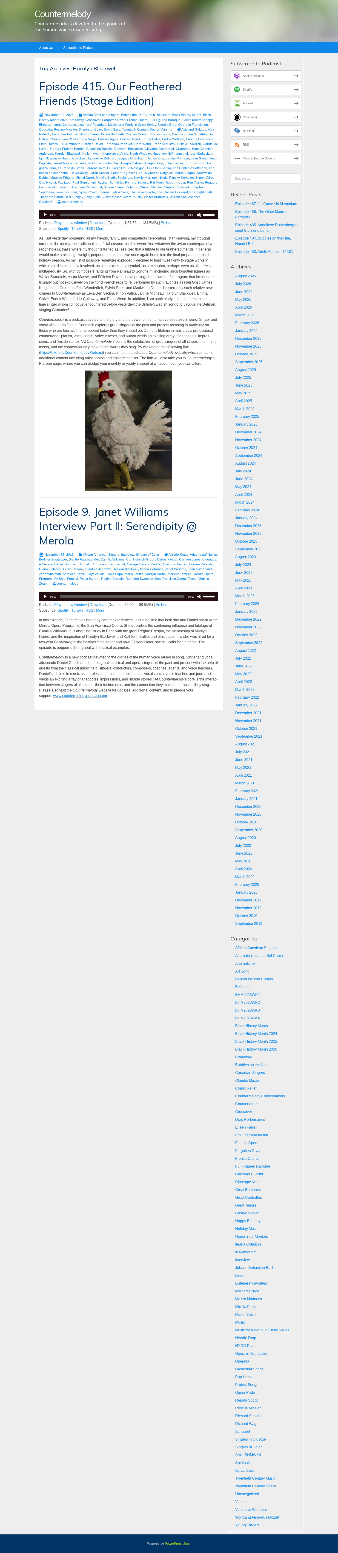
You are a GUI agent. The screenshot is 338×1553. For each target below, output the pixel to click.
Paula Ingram (89, 578)
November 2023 (248, 533)
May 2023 (243, 580)
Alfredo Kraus (178, 554)
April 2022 (243, 682)
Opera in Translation (193, 124)
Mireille (101, 177)
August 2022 (245, 650)
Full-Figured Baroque (164, 120)
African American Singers (101, 115)
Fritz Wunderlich (189, 144)
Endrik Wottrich (173, 139)
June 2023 (243, 572)
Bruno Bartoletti (112, 134)
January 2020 (246, 892)
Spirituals (243, 1463)
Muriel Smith (245, 1314)
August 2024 (245, 463)
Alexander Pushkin (65, 134)
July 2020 (243, 846)
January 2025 (246, 424)
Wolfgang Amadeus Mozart (257, 1517)
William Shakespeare (185, 197)
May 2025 (243, 393)
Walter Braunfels (156, 197)
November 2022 (248, 627)
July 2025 (243, 377)
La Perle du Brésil (71, 168)
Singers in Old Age (250, 1439)
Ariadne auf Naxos (203, 554)
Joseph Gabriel (131, 163)
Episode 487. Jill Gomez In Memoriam (266, 204)
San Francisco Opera (170, 578)
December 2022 (248, 619)
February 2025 (247, 416)
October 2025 (246, 354)
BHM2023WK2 (247, 1002)
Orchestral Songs (249, 1369)
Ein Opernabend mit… (253, 1135)
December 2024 (248, 432)
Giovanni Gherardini (159, 149)
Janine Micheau (177, 158)
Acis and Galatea (193, 129)
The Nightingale (201, 192)
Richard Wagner (248, 1424)
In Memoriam (245, 1252)
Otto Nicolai (47, 182)
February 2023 (247, 604)
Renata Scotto (246, 1400)
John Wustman (50, 574)
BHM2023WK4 (247, 1018)
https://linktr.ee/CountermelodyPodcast (71, 352)
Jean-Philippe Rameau (69, 163)
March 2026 (245, 315)
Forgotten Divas (113, 120)
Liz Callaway (79, 173)
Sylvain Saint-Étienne (94, 192)
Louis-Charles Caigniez (156, 173)
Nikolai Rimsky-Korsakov (176, 177)
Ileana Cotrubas (64, 124)
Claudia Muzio (247, 1080)
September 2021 (248, 736)
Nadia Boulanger (120, 177)
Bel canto (163, 115)
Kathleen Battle (74, 574)
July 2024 (243, 471)
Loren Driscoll (99, 173)
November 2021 (248, 721)
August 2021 (245, 744)
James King (155, 158)
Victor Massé (112, 197)
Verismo (166, 129)
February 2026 (247, 323)
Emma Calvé (151, 139)
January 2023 (246, 611)
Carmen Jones (190, 559)
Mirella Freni (245, 1307)
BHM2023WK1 (247, 995)
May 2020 (243, 861)
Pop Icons (243, 1377)
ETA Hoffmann (70, 144)
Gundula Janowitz (98, 569)
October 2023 (246, 541)
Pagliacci (64, 182)
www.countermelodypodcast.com (80, 696)
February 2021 (247, 791)
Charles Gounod (137, 134)
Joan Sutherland (200, 569)
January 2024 (246, 518)
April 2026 (243, 307)
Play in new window (70, 223)
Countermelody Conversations (260, 1096)
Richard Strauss (136, 182)
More (100, 229)
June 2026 (243, 292)
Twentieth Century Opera (140, 129)
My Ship (59, 578)
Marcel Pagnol (185, 173)
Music (240, 1322)
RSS (89, 229)
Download (98, 223)
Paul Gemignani (84, 182)
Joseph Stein (153, 163)
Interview (127, 554)
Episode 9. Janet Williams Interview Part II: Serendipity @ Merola (118, 526)
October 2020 (246, 822)
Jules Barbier (174, 163)
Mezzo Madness (248, 1299)
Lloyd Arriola (96, 574)
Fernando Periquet (118, 144)
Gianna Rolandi (200, 564)
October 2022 (246, 635)
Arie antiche (245, 963)
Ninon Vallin (204, 177)
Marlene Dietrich (180, 574)
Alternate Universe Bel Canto (259, 956)
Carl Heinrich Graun (140, 559)
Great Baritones (248, 1190)
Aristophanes (89, 134)
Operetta (45, 129)
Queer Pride (245, 1392)
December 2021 (248, 713)
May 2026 (243, 299)
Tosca (192, 578)
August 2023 (245, 557)
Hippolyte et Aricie (115, 153)
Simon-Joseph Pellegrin (121, 187)
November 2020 (248, 814)
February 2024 (247, 510)
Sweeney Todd (66, 192)
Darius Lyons (160, 134)
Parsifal (72, 578)
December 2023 (248, 526)
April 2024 (243, 494)
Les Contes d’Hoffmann (190, 168)
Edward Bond (130, 139)
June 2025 (243, 385)
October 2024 (246, 448)
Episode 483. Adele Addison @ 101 (264, 252)
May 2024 (243, 487)
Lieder (240, 1275)
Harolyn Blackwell (67, 153)
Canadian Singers (250, 1073)
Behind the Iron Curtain (138, 115)
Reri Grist (116, 182)
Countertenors (246, 1104)
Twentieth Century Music (255, 1478)
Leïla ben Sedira (159, 168)
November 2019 (248, 908)
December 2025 (248, 338)
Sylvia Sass (112, 129)
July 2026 (243, 284)
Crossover (93, 120)
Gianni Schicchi (50, 569)
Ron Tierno (195, 182)
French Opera (137, 120)
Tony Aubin (93, 197)
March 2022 (245, 689)
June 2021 (243, 760)
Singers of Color (90, 129)
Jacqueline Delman (101, 158)
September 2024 (248, 455)
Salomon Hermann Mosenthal (80, 187)
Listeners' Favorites (92, 124)
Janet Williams (175, 569)
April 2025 (243, 401)
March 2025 (245, 409)
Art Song (242, 971)
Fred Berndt (116, 564)
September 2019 (248, 924)
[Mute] (199, 214)
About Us (46, 48)
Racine (102, 182)
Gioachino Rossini (99, 149)
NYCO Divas (245, 1346)
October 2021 (246, 728)
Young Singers (247, 1525)
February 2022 (247, 697)
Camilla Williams (112, 559)
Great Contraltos (248, 1197)
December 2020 (248, 807)
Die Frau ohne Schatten (189, 134)
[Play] (45, 214)
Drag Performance (250, 1119)
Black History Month (186, 115)
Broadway (76, 120)
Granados (183, 149)
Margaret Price (247, 1291)
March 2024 (245, 502)
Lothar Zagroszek (124, 173)
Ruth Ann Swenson (139, 578)
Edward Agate (108, 139)
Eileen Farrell (246, 1127)
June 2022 (243, 666)
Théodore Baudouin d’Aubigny (61, 197)
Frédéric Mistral (164, 144)
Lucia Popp (114, 574)
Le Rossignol (135, 168)
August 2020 (245, 838)
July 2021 (243, 752)
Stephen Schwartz (177, 187)
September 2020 (248, 830)
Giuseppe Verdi (248, 1182)
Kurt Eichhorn (195, 163)
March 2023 (245, 596)
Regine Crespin (112, 578)
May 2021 (243, 768)
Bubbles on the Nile (251, 1065)
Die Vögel (89, 139)
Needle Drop (167, 124)
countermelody (72, 202)
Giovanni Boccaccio (128, 149)
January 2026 (246, 331)
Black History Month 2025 (256, 1041)
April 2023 (243, 588)
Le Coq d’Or (116, 168)
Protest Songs (246, 1385)
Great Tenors (191, 120)
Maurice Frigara (62, 177)
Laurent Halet (95, 168)
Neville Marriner (145, 177)
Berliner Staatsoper (53, 559)
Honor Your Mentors (251, 1236)
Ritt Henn (157, 182)
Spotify (63, 229)
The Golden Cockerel (172, 192)
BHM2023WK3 (247, 1010)
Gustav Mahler (247, 1213)
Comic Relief (245, 1088)
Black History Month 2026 (256, 1049)
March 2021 (245, 783)
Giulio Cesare (73, 569)
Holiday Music (246, 1229)
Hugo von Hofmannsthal (170, 153)
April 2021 (243, 775)
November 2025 (248, 346)
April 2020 (243, 869)
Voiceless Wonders (251, 1509)
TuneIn (77, 229)
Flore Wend (142, 144)
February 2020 (247, 885)
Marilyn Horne (155, 574)
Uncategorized (247, 1494)
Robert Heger (175, 182)
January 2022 (246, 705)
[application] (128, 214)
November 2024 (248, 440)
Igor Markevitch (201, 153)
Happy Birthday (248, 1221)
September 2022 (248, 643)
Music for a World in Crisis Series (132, 124)
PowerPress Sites (177, 1543)
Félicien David (92, 144)
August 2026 (245, 276)
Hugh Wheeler (140, 153)
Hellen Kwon (91, 153)
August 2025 (245, 370)
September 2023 (248, 549)
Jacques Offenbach (131, 158)
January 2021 (246, 799)
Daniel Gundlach (66, 564)
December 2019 (248, 900)
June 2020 (243, 853)
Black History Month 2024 (256, 1034)
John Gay (111, 163)
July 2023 (243, 565)
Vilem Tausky (132, 197)
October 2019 (246, 916)
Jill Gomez (95, 163)
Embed (166, 223)
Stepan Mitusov (151, 187)
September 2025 (248, 362)
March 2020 (245, 877)
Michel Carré (84, 177)
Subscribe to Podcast (79, 48)
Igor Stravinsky (49, 158)
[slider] (209, 214)
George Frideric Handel (67, 149)
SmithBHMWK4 (248, 1455)
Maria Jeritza (134, 574)
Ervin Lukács (48, 144)
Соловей (45, 202)
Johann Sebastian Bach (254, 1268)
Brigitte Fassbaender (84, 559)
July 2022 (243, 658)
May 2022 (243, 674)
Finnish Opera (246, 1143)
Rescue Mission (65, 129)
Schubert (242, 1431)
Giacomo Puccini (175, 564)
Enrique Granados (199, 139)
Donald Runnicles (93, 564)
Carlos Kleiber (167, 559)
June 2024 (243, 479)
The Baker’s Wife (142, 192)
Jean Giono (199, 158)
